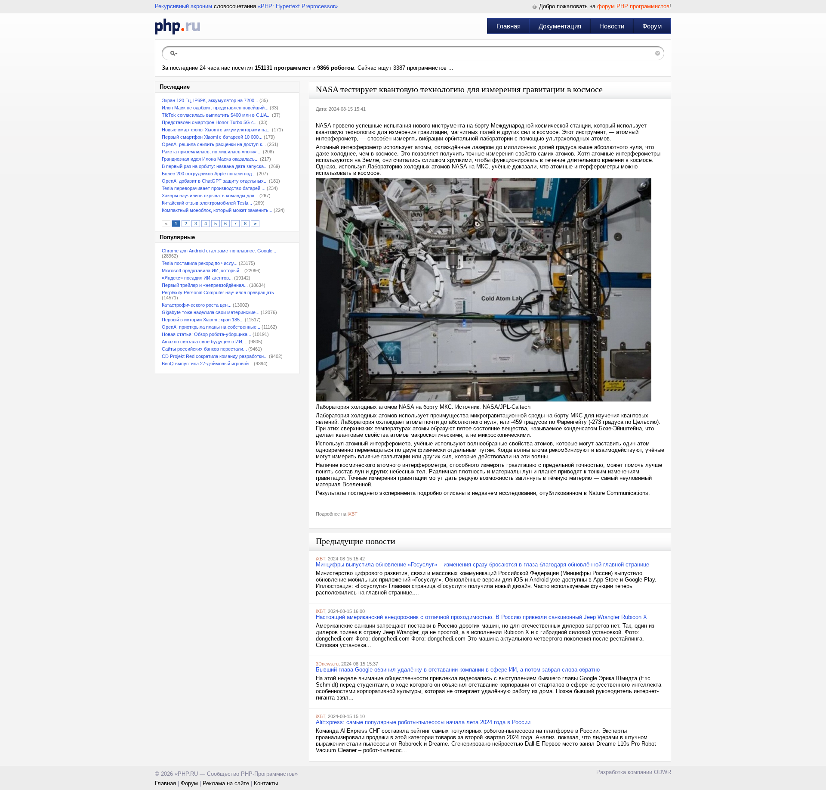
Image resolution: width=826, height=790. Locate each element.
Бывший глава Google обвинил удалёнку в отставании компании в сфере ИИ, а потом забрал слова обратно (458, 669)
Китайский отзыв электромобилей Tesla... (207, 202)
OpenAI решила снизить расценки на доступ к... (214, 144)
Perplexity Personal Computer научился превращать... (220, 292)
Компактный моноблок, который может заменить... (217, 210)
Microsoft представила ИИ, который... (202, 270)
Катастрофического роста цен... (196, 305)
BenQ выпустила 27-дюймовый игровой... (207, 363)
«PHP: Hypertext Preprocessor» (298, 6)
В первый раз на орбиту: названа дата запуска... (215, 166)
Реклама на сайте (226, 783)
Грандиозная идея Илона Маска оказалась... (210, 159)
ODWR (662, 772)
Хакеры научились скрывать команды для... (210, 195)
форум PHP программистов (633, 6)
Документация (560, 26)
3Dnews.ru (327, 663)
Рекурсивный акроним (183, 6)
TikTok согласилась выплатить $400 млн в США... (216, 115)
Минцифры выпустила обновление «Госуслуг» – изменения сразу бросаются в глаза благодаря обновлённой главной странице (482, 564)
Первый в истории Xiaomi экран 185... (202, 319)
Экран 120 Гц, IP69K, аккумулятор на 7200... (210, 100)
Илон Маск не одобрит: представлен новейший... (215, 107)
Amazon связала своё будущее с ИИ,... (204, 341)
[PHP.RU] (177, 26)
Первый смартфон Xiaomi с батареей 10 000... (212, 137)
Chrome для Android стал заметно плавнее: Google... (219, 250)
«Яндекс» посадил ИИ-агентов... (197, 277)
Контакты (266, 783)
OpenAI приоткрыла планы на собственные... (211, 327)
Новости (611, 26)
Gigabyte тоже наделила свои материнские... (210, 312)
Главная (508, 26)
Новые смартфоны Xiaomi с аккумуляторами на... (216, 129)
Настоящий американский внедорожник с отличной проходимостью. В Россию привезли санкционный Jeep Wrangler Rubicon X (481, 617)
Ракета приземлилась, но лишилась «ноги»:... (212, 151)
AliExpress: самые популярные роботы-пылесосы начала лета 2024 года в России (423, 722)
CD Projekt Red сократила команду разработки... (215, 356)
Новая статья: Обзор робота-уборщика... (206, 334)
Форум (652, 26)
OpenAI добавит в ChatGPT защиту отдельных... (215, 181)
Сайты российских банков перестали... (204, 348)
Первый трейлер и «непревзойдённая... (205, 285)
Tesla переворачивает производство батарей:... (213, 188)
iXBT (353, 513)
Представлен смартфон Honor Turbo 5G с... (210, 122)
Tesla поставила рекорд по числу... (199, 263)
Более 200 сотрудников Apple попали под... (209, 173)
